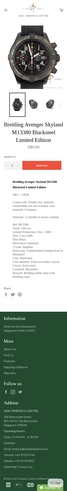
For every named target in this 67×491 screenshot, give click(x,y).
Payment (9, 361)
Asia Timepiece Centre (24, 478)
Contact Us (51, 487)
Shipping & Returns (16, 367)
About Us (10, 349)
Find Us (8, 355)
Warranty (10, 373)
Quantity (10, 156)
